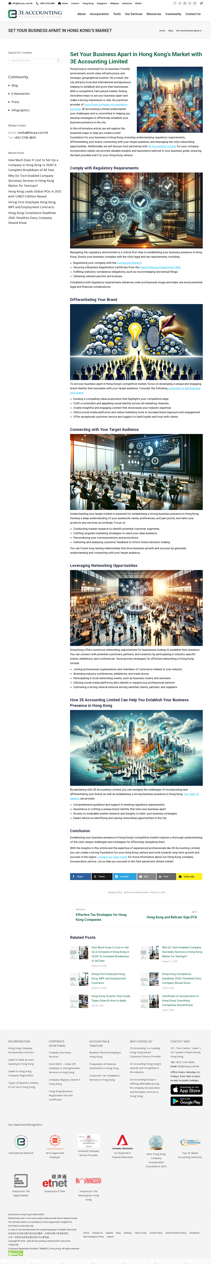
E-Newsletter (21, 94)
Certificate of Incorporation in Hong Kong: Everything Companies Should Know (180, 1000)
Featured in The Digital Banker (21, 1193)
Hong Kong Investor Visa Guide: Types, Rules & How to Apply (111, 998)
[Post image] (79, 952)
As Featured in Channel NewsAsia (122, 1155)
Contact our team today (112, 857)
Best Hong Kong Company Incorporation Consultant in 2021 (156, 1160)
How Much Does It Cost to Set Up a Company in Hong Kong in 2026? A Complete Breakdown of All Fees (110, 954)
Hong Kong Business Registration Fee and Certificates (61, 1095)
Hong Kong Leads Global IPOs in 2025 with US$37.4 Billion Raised (34, 193)
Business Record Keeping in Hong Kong (105, 1054)
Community (18, 76)
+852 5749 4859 (25, 137)
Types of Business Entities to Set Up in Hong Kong (23, 1085)
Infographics (21, 110)
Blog (15, 85)
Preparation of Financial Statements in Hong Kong (104, 1066)
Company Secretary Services (60, 1054)
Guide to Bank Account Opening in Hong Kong (21, 1061)
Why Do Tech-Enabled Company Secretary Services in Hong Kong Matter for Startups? (182, 952)
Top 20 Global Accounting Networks (190, 1155)
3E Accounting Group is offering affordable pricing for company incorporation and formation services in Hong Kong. (145, 1088)
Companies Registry (129, 262)
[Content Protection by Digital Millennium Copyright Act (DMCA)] (15, 1255)
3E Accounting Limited (162, 146)
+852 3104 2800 (47, 3)
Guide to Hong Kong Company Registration (20, 1073)
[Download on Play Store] (186, 1101)
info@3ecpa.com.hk (22, 3)
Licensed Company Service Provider (88, 1153)
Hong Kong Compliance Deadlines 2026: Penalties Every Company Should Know (181, 978)
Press (15, 102)
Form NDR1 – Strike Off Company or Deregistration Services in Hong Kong (64, 1068)
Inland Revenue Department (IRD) (160, 267)
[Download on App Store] (186, 1089)
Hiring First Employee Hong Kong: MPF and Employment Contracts (108, 978)
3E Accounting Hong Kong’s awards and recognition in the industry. (145, 1068)
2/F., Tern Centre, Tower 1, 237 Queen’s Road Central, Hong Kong (186, 1052)
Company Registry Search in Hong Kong (64, 1081)
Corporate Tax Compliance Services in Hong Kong (104, 1077)
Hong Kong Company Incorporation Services (21, 1050)
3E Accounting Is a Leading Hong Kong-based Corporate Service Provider (145, 1052)
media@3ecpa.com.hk (32, 133)
